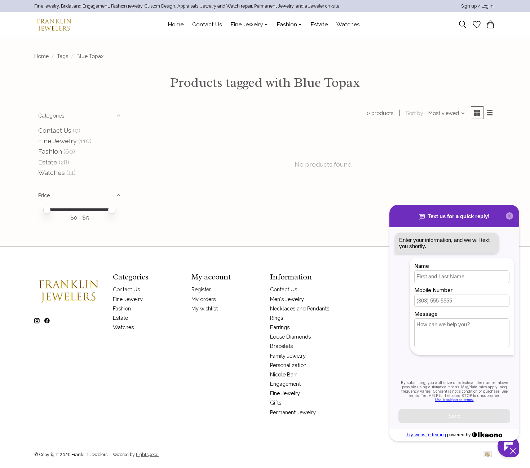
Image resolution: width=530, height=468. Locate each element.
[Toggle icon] (463, 24)
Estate (319, 24)
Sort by (414, 113)
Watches (348, 24)
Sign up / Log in (477, 6)
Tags (62, 56)
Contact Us (207, 24)
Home (176, 24)
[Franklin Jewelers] (54, 24)
